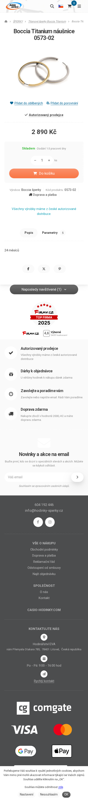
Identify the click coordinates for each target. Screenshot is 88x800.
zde (60, 787)
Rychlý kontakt (44, 681)
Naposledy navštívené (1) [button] (42, 289)
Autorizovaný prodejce (39, 348)
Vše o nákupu (44, 543)
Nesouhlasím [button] (49, 794)
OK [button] (66, 794)
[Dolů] (34, 160)
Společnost (44, 586)
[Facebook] (38, 522)
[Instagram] (50, 522)
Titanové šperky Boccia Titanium (47, 21)
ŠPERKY (18, 21)
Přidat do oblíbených (29, 103)
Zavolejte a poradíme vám (42, 390)
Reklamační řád (44, 562)
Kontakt (44, 598)
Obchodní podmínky (44, 549)
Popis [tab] (29, 233)
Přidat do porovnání (64, 103)
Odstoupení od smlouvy (44, 568)
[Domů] (13, 6)
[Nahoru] (50, 160)
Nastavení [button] (26, 794)
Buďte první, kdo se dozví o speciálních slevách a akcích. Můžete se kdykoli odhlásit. (44, 463)
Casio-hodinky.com (44, 610)
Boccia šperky (31, 190)
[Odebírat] (77, 477)
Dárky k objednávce (36, 371)
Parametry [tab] (52, 233)
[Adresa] (44, 637)
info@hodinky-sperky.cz (44, 510)
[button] (28, 269)
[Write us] (44, 673)
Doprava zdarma (34, 409)
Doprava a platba (45, 195)
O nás (44, 592)
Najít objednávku (44, 574)
